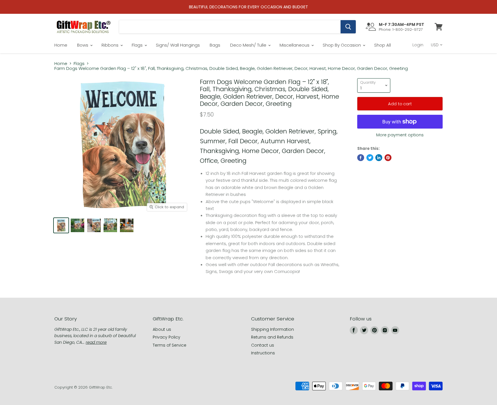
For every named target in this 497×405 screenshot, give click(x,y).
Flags (138, 45)
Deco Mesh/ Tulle (248, 45)
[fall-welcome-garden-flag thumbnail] (126, 225)
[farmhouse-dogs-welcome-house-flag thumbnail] (77, 225)
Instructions (263, 353)
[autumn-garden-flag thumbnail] (110, 225)
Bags (215, 45)
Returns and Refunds (272, 337)
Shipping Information (272, 329)
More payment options (400, 135)
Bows (83, 45)
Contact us (262, 345)
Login (417, 45)
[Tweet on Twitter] (369, 157)
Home (60, 45)
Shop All (382, 45)
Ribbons (111, 45)
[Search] (348, 26)
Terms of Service (169, 345)
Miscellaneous (295, 45)
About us (162, 329)
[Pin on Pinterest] (388, 157)
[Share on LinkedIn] (378, 157)
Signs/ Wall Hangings (178, 45)
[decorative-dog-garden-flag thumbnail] (94, 225)
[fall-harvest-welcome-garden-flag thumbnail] (61, 225)
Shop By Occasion (342, 45)
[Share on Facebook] (360, 157)
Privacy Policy (166, 337)
